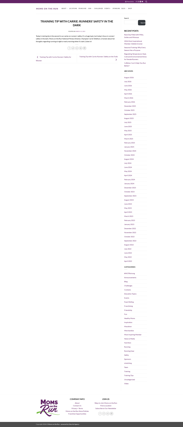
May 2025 (128, 131)
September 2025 (130, 114)
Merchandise (129, 331)
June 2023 (128, 204)
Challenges (98, 8)
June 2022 (128, 253)
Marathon (128, 326)
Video (126, 383)
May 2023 (128, 208)
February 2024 (129, 179)
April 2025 (128, 135)
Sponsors (116, 8)
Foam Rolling (129, 302)
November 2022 (130, 232)
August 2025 (129, 118)
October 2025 (129, 110)
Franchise (82, 8)
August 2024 (129, 159)
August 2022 (129, 245)
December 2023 (130, 188)
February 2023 (129, 220)
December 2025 (130, 106)
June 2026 (128, 86)
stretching (128, 363)
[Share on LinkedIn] (84, 48)
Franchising (128, 306)
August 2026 (129, 77)
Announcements (130, 277)
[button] (129, 1)
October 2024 (129, 155)
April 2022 (128, 261)
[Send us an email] (108, 413)
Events (107, 8)
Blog (123, 8)
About (63, 8)
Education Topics (130, 294)
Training (127, 371)
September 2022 (130, 241)
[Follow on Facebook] (136, 1)
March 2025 (128, 139)
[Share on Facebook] (69, 48)
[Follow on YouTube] (142, 1)
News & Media (129, 339)
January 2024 (129, 183)
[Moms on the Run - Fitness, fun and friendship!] (47, 8)
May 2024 (128, 171)
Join (89, 8)
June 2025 (128, 126)
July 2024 (127, 163)
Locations (73, 8)
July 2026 (127, 81)
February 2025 (129, 143)
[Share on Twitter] (73, 48)
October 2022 (129, 237)
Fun (125, 314)
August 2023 (129, 200)
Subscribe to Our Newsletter (105, 408)
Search (126, 18)
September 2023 (130, 196)
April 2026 (128, 94)
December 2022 (130, 228)
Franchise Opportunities (77, 414)
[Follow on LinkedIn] (140, 1)
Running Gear (129, 351)
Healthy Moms (129, 318)
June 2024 (128, 167)
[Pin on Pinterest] (80, 48)
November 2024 (130, 151)
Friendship (128, 310)
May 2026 (128, 90)
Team (126, 367)
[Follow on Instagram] (138, 1)
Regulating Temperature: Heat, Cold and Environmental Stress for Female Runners (135, 56)
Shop (130, 8)
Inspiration (128, 322)
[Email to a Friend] (77, 48)
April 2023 (128, 212)
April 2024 (128, 175)
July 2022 (127, 249)
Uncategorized (129, 379)
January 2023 (129, 224)
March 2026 (128, 98)
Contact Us (77, 406)
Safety (126, 355)
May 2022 (128, 257)
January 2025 (129, 147)
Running (127, 347)
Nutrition (127, 343)
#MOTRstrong (129, 273)
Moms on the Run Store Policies (77, 411)
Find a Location (105, 406)
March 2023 (128, 216)
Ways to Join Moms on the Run (106, 403)
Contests (127, 290)
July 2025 (127, 122)
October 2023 (129, 192)
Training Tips (129, 375)
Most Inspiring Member (132, 335)
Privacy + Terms (77, 408)
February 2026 (129, 102)
